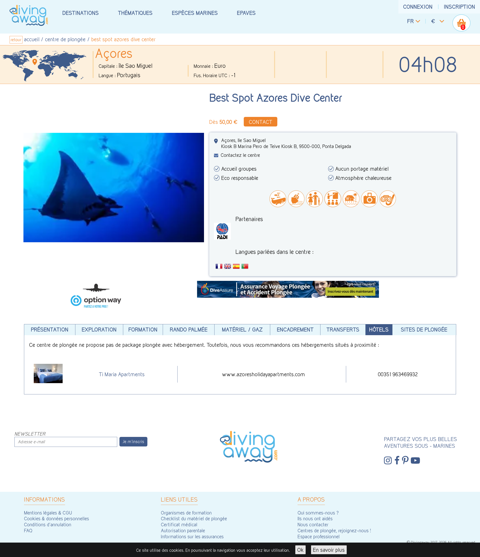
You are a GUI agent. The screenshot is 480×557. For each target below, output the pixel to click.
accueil (31, 39)
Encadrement (295, 329)
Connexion (418, 6)
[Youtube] (415, 460)
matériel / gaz (242, 329)
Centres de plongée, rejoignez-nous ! (334, 530)
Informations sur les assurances (192, 536)
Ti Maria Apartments (122, 374)
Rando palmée (189, 329)
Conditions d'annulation (47, 524)
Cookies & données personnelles (56, 518)
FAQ (28, 530)
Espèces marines (195, 13)
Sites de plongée (424, 329)
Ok (300, 550)
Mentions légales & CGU (48, 513)
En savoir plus (329, 550)
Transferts (342, 329)
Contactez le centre (240, 155)
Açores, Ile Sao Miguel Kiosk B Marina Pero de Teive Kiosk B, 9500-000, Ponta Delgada (286, 143)
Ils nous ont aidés (315, 518)
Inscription (459, 6)
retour (16, 39)
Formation (143, 329)
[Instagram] (388, 460)
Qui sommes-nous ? (318, 513)
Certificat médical (179, 524)
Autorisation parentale (183, 530)
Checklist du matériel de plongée (194, 518)
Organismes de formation (186, 513)
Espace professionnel (319, 536)
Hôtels (379, 329)
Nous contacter (313, 524)
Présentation (49, 329)
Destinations (80, 13)
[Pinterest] (405, 460)
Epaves (246, 13)
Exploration (99, 329)
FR (410, 21)
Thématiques (135, 13)
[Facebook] (397, 460)
